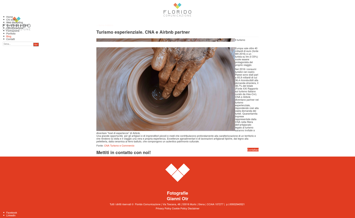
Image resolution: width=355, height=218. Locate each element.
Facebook (11, 212)
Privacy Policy (163, 208)
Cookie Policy (179, 208)
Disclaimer (193, 208)
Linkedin (11, 215)
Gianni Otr (177, 198)
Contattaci (253, 149)
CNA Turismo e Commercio (119, 145)
